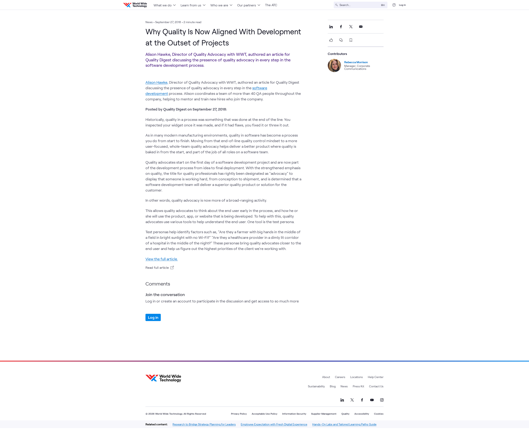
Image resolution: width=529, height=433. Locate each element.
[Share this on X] (351, 26)
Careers (340, 377)
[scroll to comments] (341, 40)
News (344, 386)
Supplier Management (323, 413)
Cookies (379, 413)
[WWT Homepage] (135, 4)
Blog (333, 386)
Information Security (294, 413)
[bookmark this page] (351, 40)
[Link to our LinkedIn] (342, 400)
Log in (402, 4)
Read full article (157, 267)
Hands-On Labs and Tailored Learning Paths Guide (344, 424)
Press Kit (358, 386)
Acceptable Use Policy (264, 413)
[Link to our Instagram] (382, 400)
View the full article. (161, 259)
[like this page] (331, 40)
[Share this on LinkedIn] (331, 26)
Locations (356, 377)
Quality (345, 413)
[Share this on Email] (360, 26)
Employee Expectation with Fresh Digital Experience (274, 424)
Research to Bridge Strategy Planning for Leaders (204, 424)
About (326, 377)
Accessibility (361, 413)
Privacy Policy (239, 413)
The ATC (271, 5)
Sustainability (316, 386)
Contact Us (376, 386)
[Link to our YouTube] (372, 400)
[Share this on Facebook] (341, 26)
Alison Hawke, (156, 82)
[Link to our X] (352, 400)
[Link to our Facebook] (362, 400)
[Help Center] (394, 5)
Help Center (376, 377)
